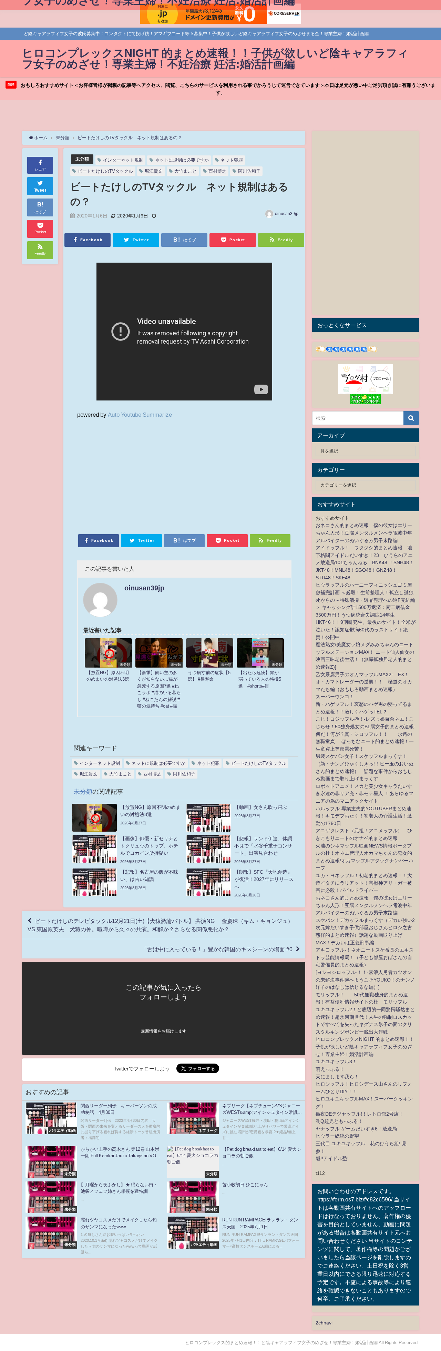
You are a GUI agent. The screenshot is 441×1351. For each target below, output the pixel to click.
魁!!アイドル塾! (332, 1158)
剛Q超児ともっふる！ (339, 1121)
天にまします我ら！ (337, 1076)
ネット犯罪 (231, 160)
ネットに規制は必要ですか (182, 160)
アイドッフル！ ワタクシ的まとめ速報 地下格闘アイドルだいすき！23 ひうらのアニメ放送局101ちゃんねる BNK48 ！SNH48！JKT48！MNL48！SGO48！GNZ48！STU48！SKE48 (365, 562)
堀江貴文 (154, 171)
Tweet (40, 190)
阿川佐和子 (249, 171)
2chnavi (324, 1322)
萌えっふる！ (330, 1069)
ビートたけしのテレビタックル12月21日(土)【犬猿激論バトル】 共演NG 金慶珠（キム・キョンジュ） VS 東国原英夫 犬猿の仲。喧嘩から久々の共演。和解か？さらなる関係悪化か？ (163, 925)
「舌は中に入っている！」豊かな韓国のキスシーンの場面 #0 (217, 949)
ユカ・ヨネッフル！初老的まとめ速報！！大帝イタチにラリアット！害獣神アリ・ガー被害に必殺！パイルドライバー (364, 883)
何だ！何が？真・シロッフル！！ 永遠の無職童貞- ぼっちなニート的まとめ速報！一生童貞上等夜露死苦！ (365, 741)
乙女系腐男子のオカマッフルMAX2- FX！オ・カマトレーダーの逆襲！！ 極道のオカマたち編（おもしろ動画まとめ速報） (364, 682)
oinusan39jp (286, 214)
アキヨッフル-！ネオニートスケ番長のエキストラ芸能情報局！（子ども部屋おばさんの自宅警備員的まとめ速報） (365, 957)
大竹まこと (185, 171)
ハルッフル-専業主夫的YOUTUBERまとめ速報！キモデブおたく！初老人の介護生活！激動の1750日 (364, 816)
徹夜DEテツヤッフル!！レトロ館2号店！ (359, 1113)
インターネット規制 (123, 160)
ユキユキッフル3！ (336, 1061)
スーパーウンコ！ (335, 696)
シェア (40, 169)
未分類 (82, 159)
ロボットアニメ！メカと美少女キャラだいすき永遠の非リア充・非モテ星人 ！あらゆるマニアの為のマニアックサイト (364, 793)
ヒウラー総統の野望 (337, 1136)
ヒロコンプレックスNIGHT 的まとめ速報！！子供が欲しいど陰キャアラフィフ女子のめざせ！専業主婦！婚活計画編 (365, 1046)
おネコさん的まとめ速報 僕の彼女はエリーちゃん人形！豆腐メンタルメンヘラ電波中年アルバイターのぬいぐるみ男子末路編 (364, 532)
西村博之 (217, 171)
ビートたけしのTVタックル (105, 171)
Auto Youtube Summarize (140, 414)
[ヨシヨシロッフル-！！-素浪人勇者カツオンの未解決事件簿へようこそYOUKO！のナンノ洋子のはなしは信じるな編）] (365, 979)
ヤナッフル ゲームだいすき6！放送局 (356, 1128)
